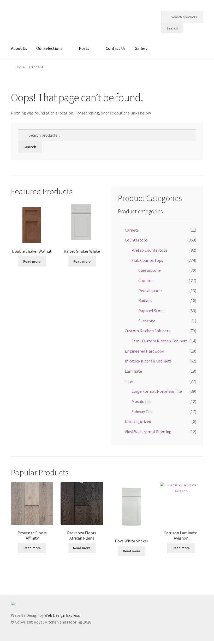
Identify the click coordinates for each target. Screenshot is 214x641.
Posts (84, 48)
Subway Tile (142, 411)
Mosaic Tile (142, 401)
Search (172, 28)
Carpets (132, 230)
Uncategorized (138, 421)
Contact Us (116, 48)
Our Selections (49, 48)
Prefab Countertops (150, 250)
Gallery (141, 48)
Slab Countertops (147, 260)
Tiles (129, 381)
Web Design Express (62, 615)
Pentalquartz (150, 290)
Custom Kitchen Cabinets (147, 330)
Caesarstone (149, 270)
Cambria (145, 280)
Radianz (145, 300)
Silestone (146, 320)
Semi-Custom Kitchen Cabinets (160, 340)
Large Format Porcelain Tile (157, 391)
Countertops (136, 240)
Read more (31, 261)
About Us (19, 48)
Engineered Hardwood (144, 351)
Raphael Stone (151, 310)
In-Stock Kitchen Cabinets (148, 361)
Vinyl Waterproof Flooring (148, 431)
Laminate (133, 371)
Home (20, 67)
